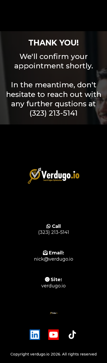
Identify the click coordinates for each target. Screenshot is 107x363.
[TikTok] (72, 334)
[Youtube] (53, 334)
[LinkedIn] (34, 334)
